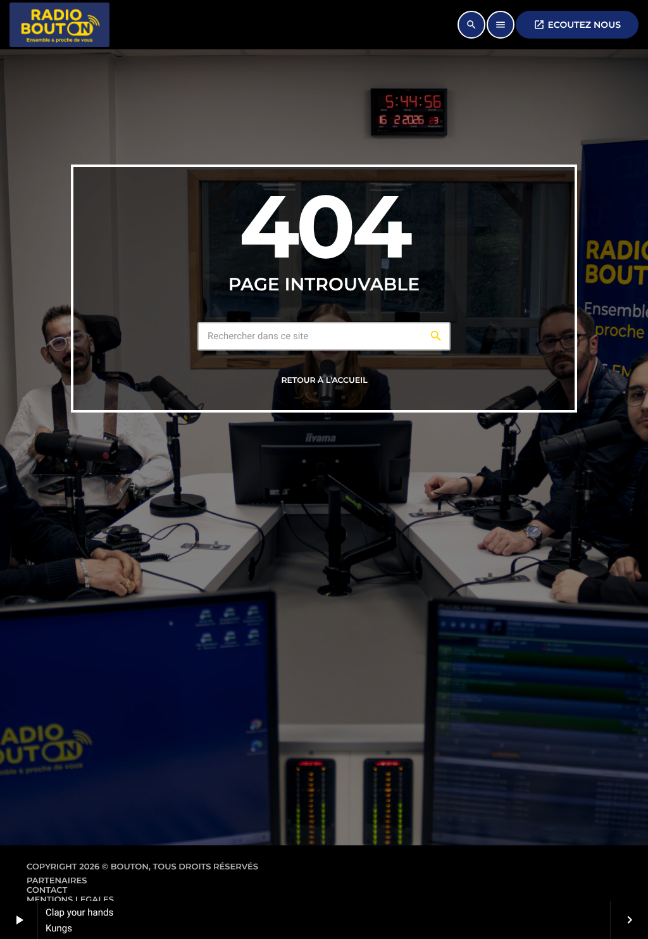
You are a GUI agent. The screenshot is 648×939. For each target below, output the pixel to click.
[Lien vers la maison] (59, 25)
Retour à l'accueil (324, 380)
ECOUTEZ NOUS (577, 24)
